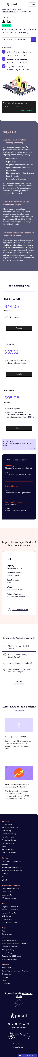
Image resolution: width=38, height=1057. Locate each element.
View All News (19, 710)
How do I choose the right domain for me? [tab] (18, 655)
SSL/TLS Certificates (9, 922)
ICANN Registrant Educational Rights (15, 943)
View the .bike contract (16, 597)
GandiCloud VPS (8, 843)
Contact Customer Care (10, 889)
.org (6, 106)
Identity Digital (13, 575)
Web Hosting (6, 831)
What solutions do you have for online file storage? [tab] (20, 670)
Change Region (18, 1044)
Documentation (7, 895)
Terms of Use (7, 934)
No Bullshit (6, 977)
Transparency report (9, 959)
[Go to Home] (12, 4)
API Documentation (9, 898)
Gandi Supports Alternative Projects (15, 971)
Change (32, 448)
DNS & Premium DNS (9, 853)
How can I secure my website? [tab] (20, 663)
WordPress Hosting (9, 834)
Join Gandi (6, 983)
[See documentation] (13, 465)
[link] (9, 1024)
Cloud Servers (7, 919)
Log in (32, 4)
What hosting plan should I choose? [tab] (18, 647)
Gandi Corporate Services (11, 861)
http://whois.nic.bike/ (15, 589)
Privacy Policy (7, 953)
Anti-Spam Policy (8, 950)
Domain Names (16, 9)
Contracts (5, 937)
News (4, 980)
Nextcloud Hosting (8, 837)
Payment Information (9, 947)
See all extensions (27, 110)
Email (4, 846)
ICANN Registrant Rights (10, 940)
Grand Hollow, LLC (14, 568)
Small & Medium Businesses (11, 867)
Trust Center (6, 974)
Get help (19, 681)
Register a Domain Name (10, 907)
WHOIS (4, 880)
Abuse (4, 931)
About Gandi (6, 968)
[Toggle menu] (3, 4)
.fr (12, 106)
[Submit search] (33, 39)
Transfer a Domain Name (10, 910)
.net (17, 106)
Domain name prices (9, 11)
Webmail (5, 874)
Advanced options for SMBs (12, 871)
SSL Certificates (8, 849)
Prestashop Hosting (9, 840)
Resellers (5, 864)
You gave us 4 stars (19, 1027)
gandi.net (6, 9)
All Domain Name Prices (10, 827)
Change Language (19, 1047)
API (3, 877)
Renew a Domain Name (10, 913)
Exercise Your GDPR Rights (11, 956)
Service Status (7, 892)
